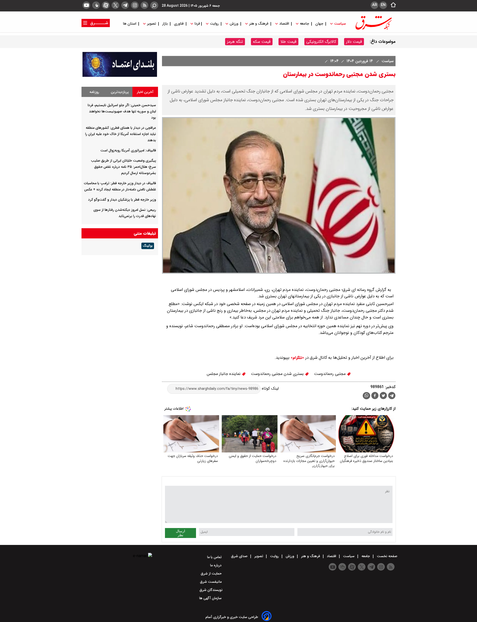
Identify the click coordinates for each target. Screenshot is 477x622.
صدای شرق (239, 556)
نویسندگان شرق (211, 590)
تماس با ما (215, 557)
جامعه (304, 24)
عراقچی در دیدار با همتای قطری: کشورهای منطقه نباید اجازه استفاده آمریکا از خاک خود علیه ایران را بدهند (120, 134)
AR (374, 5)
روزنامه (94, 92)
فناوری (179, 24)
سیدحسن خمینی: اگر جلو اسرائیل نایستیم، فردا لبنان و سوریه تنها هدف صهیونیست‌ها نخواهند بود (122, 111)
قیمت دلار (354, 42)
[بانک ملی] (119, 76)
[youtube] (86, 5)
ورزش (234, 24)
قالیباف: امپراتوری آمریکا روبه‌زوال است (128, 150)
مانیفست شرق (211, 581)
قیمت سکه (262, 42)
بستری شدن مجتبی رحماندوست (278, 374)
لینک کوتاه (270, 389)
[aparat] (106, 5)
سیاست (340, 24)
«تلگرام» (296, 358)
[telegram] (125, 5)
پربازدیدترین (120, 92)
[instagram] (135, 5)
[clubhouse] (96, 5)
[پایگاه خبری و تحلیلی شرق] (373, 29)
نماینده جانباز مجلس (224, 374)
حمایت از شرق (212, 573)
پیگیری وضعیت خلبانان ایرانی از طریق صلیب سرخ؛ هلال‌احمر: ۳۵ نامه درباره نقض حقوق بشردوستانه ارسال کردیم (123, 167)
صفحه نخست (386, 556)
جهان (319, 24)
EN (383, 5)
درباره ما (216, 565)
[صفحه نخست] (392, 5)
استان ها (130, 24)
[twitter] (115, 5)
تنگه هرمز (235, 42)
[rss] (144, 5)
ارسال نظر (180, 533)
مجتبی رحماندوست (330, 374)
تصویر (151, 24)
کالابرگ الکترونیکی (321, 42)
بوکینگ (148, 245)
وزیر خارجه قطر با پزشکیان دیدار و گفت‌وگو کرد (122, 199)
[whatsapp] (366, 395)
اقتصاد (284, 24)
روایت (214, 24)
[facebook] (375, 396)
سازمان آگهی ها (211, 598)
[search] (154, 5)
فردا (197, 24)
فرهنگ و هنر (258, 24)
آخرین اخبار (145, 92)
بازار (165, 24)
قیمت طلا (288, 42)
